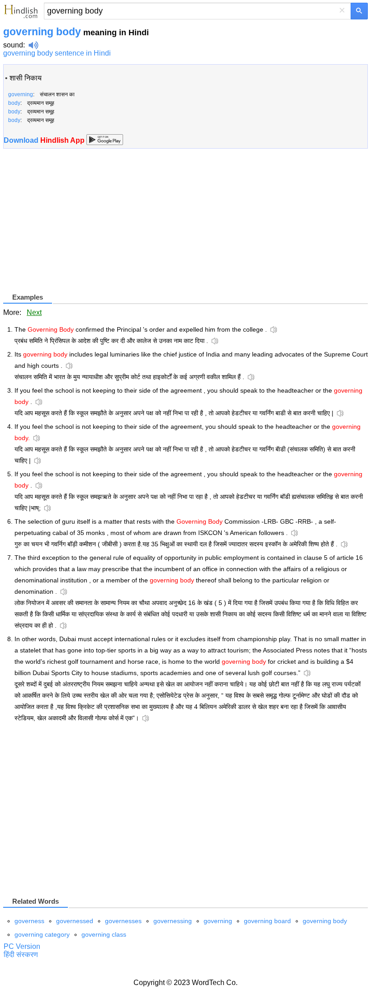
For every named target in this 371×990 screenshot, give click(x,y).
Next (34, 312)
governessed (74, 920)
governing (218, 920)
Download (45, 140)
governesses (123, 920)
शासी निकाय (26, 78)
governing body (325, 920)
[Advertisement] (79, 228)
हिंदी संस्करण (21, 954)
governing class (103, 934)
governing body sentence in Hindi (57, 53)
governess (29, 920)
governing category (42, 934)
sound (13, 45)
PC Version (22, 946)
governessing (172, 920)
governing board (267, 920)
